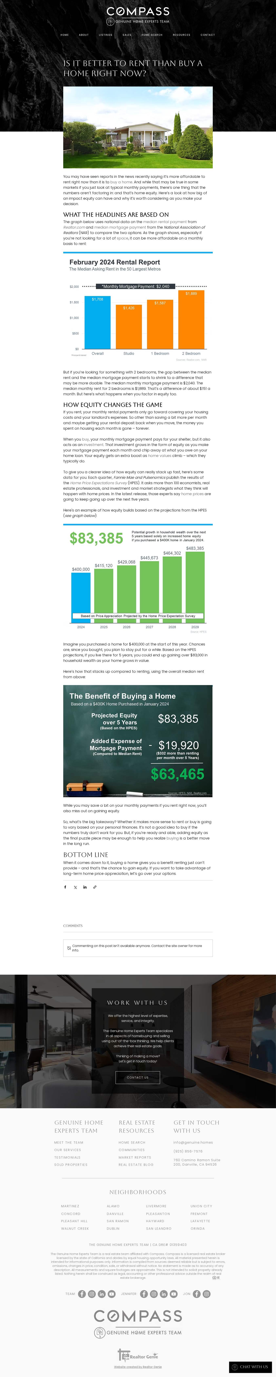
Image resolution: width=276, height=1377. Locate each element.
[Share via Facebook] (65, 887)
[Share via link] (95, 887)
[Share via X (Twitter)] (75, 887)
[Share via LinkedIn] (85, 887)
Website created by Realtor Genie (138, 1367)
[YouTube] (112, 1294)
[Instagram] (92, 1294)
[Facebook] (82, 1294)
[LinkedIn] (102, 1294)
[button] (84, 35)
